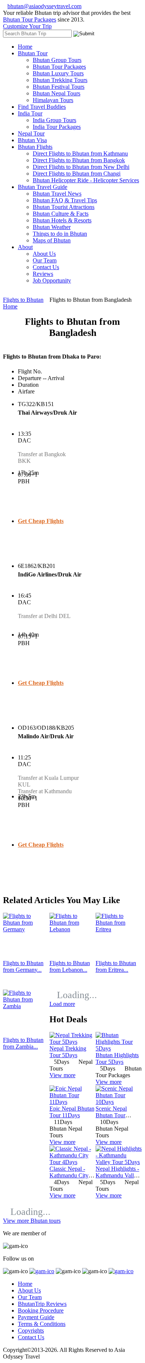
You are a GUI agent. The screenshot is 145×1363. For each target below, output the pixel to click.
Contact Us (46, 267)
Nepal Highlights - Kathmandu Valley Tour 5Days (117, 1175)
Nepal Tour (31, 133)
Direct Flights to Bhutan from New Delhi (81, 167)
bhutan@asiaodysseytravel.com (44, 6)
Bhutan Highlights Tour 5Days (117, 1058)
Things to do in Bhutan (60, 234)
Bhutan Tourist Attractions (63, 207)
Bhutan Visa (32, 140)
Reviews (43, 274)
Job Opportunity (52, 280)
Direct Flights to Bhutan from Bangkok (79, 160)
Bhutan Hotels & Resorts (62, 220)
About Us (44, 254)
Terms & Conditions (41, 1324)
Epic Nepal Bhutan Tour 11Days (71, 1111)
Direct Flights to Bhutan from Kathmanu (80, 153)
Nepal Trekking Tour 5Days (67, 1051)
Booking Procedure (41, 1310)
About (25, 247)
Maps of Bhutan (52, 240)
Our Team (45, 260)
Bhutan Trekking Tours (60, 80)
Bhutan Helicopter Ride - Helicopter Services (86, 180)
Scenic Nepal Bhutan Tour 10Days (111, 1115)
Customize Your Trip (27, 26)
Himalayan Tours (53, 100)
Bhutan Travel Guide (42, 187)
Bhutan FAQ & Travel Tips (65, 200)
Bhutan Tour (33, 53)
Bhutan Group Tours (57, 60)
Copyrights (31, 1330)
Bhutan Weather (52, 227)
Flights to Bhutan (23, 300)
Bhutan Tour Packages (29, 19)
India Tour (30, 113)
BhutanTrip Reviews (42, 1304)
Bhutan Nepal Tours (56, 93)
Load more (62, 1004)
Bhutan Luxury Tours (58, 73)
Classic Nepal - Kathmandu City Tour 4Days (68, 1175)
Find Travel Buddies (42, 107)
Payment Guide (36, 1317)
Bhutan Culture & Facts (60, 213)
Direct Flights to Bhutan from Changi (76, 173)
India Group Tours (54, 120)
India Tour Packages (57, 127)
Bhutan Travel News (57, 193)
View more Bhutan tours (32, 1220)
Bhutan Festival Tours (58, 87)
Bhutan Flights (35, 147)
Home (25, 46)
